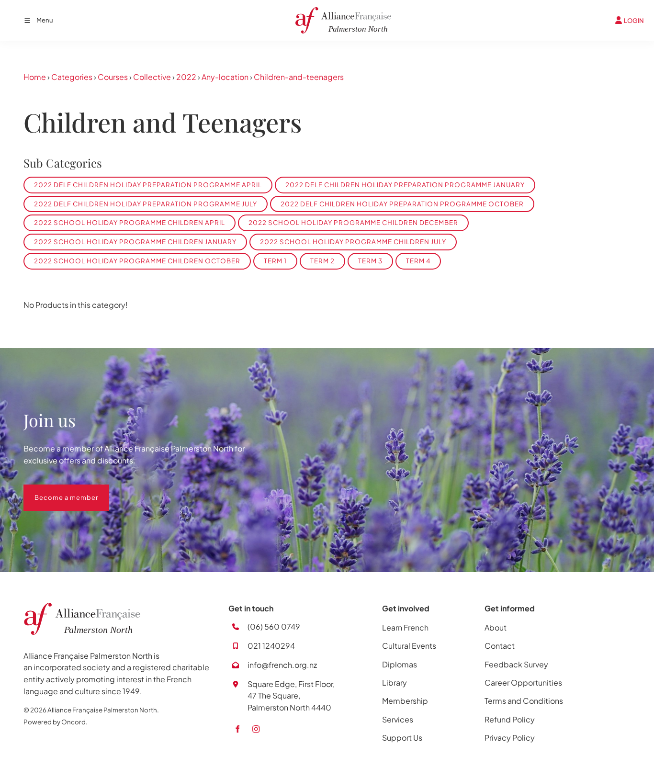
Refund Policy (510, 719)
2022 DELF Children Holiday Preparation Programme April (148, 184)
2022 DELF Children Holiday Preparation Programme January (405, 184)
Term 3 (370, 261)
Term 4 (418, 261)
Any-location (225, 77)
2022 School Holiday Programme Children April (129, 222)
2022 (186, 77)
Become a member (55, 490)
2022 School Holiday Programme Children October (137, 261)
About (496, 627)
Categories (71, 77)
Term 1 (275, 261)
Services (397, 719)
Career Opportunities (523, 682)
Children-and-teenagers (299, 77)
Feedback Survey (516, 664)
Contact (500, 646)
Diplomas (399, 664)
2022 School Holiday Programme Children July (353, 241)
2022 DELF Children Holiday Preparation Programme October (402, 204)
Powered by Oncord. (55, 722)
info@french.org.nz (282, 665)
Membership (405, 701)
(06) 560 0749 (274, 626)
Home (34, 77)
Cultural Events (409, 646)
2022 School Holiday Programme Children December (353, 222)
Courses (113, 77)
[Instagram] (256, 729)
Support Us (402, 738)
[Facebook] (237, 729)
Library (394, 682)
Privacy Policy (510, 738)
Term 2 (322, 261)
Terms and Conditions (524, 701)
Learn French (405, 627)
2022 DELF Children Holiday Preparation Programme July (145, 204)
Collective (152, 77)
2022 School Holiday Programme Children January (135, 241)
